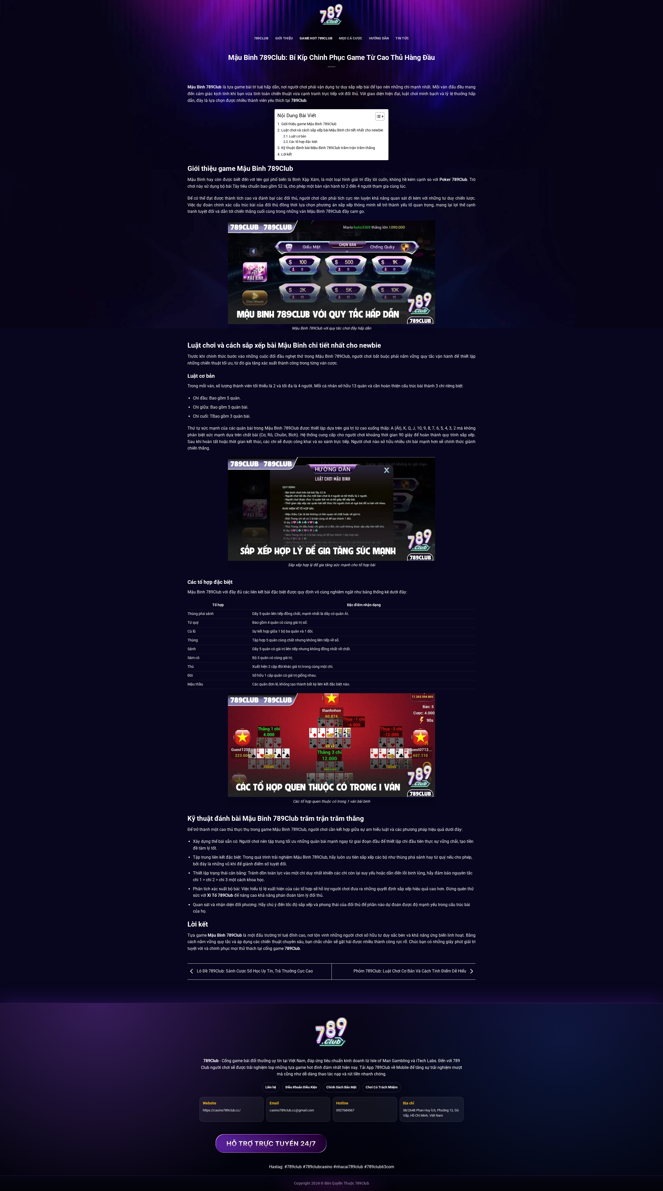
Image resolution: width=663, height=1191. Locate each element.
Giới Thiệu (284, 38)
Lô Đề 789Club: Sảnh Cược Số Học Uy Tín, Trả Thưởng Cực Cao (254, 971)
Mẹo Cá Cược (350, 38)
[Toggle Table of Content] (377, 116)
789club (261, 38)
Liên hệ (270, 1087)
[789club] (331, 15)
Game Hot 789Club (316, 38)
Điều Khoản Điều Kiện (301, 1087)
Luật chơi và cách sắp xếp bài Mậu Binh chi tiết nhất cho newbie (332, 130)
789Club (211, 1060)
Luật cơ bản (297, 136)
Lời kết (286, 154)
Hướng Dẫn (379, 38)
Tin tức (402, 38)
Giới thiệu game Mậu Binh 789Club (308, 124)
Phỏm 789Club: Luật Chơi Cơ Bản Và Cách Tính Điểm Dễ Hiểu (410, 971)
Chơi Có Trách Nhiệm (382, 1087)
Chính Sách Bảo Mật (341, 1087)
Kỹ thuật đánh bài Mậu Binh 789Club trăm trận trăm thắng (328, 148)
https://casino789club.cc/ (222, 1110)
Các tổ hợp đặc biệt (303, 142)
